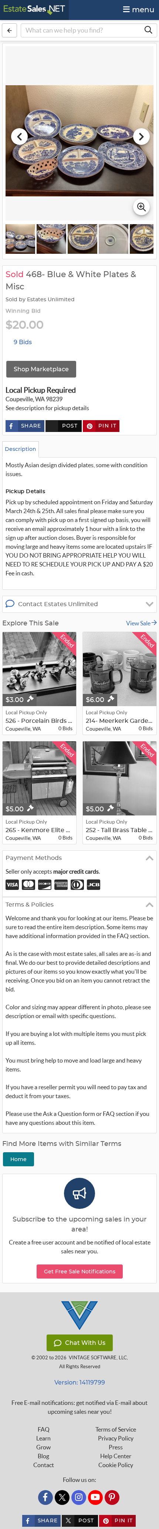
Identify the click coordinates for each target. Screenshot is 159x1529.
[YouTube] (95, 1497)
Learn (43, 1438)
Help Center (115, 1456)
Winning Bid (23, 311)
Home (18, 1159)
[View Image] (20, 239)
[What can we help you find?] (148, 30)
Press (116, 1447)
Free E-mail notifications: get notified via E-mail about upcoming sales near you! (79, 1407)
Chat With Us (85, 1342)
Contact (43, 1465)
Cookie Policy (115, 1465)
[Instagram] (78, 1497)
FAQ (44, 1429)
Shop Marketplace (41, 369)
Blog (43, 1456)
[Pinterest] (112, 1497)
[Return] (9, 30)
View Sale (139, 623)
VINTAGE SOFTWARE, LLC (98, 1357)
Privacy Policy (115, 1438)
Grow (43, 1447)
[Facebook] (45, 1497)
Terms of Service (115, 1429)
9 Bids (23, 342)
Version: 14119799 (79, 1382)
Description (20, 449)
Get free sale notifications (79, 1271)
